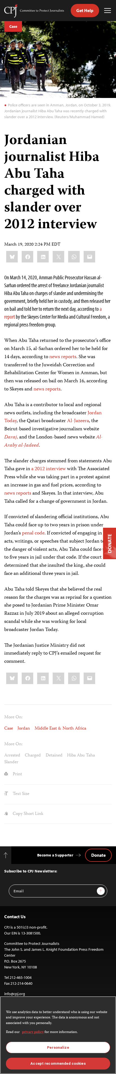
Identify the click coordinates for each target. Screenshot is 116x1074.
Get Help (84, 10)
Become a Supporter (55, 855)
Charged (33, 755)
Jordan (23, 728)
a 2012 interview (48, 469)
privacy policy (33, 1032)
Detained (54, 755)
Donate (98, 855)
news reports (62, 357)
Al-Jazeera (78, 421)
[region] (58, 1035)
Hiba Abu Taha (81, 755)
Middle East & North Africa (60, 728)
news (9, 493)
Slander (11, 762)
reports (23, 493)
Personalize (58, 1047)
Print (17, 774)
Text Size (20, 794)
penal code (33, 533)
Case (13, 26)
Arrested (12, 755)
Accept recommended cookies (57, 1063)
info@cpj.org (14, 993)
